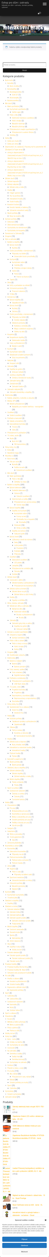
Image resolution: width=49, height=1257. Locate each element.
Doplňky (10, 903)
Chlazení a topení (16, 635)
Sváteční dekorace (19, 490)
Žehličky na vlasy (20, 482)
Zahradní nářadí (11, 1097)
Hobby (9, 716)
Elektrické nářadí (20, 612)
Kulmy (16, 649)
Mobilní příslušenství (17, 404)
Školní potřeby (12, 213)
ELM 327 (15, 95)
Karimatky (13, 1004)
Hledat (24, 70)
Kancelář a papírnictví (15, 759)
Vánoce (17, 493)
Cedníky (17, 265)
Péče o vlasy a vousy (19, 643)
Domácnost (11, 297)
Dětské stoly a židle (17, 187)
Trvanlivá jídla (12, 898)
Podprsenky (16, 924)
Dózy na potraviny (18, 357)
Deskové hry (18, 713)
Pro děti (8, 976)
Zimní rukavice (15, 941)
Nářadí (12, 1080)
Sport (7, 993)
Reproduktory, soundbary (21, 695)
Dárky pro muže (13, 141)
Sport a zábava (10, 1013)
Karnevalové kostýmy (24, 736)
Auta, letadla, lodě (18, 745)
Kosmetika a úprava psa (21, 814)
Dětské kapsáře (13, 181)
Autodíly (10, 83)
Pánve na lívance (23, 277)
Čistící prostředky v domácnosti (21, 251)
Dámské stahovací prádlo (21, 921)
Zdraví (9, 866)
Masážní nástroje (18, 124)
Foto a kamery (17, 672)
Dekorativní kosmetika (18, 851)
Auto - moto (11, 1039)
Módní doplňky (15, 779)
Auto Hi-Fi (15, 441)
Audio (12, 438)
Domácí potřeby (11, 219)
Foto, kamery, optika (17, 669)
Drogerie (8, 236)
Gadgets (10, 828)
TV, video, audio (13, 435)
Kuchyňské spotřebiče (18, 109)
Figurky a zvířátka (18, 600)
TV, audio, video (15, 687)
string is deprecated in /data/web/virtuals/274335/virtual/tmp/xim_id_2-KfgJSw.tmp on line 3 (25, 164)
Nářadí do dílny (17, 609)
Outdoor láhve (15, 1010)
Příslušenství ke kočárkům (23, 586)
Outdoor (10, 1065)
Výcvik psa (16, 825)
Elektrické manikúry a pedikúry (23, 118)
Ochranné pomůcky (17, 288)
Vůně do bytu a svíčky (20, 499)
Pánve (16, 274)
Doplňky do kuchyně (19, 511)
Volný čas (8, 1036)
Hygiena (12, 869)
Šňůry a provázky (16, 834)
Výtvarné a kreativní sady (19, 210)
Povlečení (20, 548)
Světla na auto (19, 467)
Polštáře (17, 551)
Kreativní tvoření (13, 204)
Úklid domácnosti (13, 225)
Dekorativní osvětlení (19, 560)
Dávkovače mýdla (18, 340)
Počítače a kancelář (14, 418)
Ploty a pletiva (12, 1028)
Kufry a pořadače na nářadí (19, 285)
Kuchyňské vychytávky (15, 895)
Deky (16, 542)
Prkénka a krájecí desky (23, 268)
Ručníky (14, 248)
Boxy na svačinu (15, 216)
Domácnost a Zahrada (13, 233)
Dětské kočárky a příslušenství (23, 583)
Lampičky (15, 565)
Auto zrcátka (14, 86)
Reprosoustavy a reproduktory (25, 698)
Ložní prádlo (18, 545)
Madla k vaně (16, 346)
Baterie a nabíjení (16, 661)
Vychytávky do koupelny (16, 230)
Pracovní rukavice (18, 291)
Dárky (7, 138)
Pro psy (12, 808)
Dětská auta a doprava (18, 742)
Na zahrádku (12, 1051)
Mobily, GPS (11, 401)
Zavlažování (14, 384)
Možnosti (24, 1252)
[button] (45, 1220)
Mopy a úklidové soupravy (23, 329)
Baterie (14, 664)
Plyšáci (14, 756)
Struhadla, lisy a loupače (25, 519)
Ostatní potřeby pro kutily (19, 1082)
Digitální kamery (20, 675)
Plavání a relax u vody (15, 1068)
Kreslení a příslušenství (18, 981)
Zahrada (10, 366)
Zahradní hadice (18, 386)
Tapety (12, 280)
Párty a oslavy (17, 730)
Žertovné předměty (14, 843)
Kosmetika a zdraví (12, 846)
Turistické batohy (18, 799)
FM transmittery (20, 444)
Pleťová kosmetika (16, 857)
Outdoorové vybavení (17, 791)
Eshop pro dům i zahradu (15, 2)
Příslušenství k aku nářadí (21, 1077)
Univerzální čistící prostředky (24, 256)
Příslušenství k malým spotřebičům (22, 129)
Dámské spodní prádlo (18, 918)
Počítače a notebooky (17, 678)
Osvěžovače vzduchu (17, 655)
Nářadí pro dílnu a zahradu (19, 606)
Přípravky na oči (17, 854)
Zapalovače (18, 724)
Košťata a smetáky (21, 326)
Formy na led (21, 516)
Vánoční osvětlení (23, 496)
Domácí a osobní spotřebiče (17, 632)
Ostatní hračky (15, 984)
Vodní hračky (14, 202)
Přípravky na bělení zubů (23, 874)
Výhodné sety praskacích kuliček (19, 973)
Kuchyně (13, 259)
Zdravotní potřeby (16, 883)
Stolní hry (15, 710)
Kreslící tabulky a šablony (19, 207)
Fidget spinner (15, 193)
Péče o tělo (14, 115)
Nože (11, 1007)
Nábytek (10, 360)
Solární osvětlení (16, 415)
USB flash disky (20, 684)
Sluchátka (15, 701)
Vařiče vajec (16, 112)
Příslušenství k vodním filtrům (22, 132)
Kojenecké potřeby (16, 990)
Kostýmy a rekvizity (21, 733)
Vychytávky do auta (17, 1045)
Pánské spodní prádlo (18, 955)
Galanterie (11, 831)
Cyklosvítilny (14, 999)
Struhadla (22, 522)
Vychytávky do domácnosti (17, 227)
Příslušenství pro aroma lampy (25, 502)
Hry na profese (15, 196)
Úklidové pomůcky (18, 323)
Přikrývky (17, 554)
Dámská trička (15, 912)
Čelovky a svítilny (18, 794)
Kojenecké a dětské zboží (16, 987)
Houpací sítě (14, 363)
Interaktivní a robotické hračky (21, 747)
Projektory (18, 693)
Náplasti (15, 889)
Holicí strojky (16, 121)
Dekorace (10, 222)
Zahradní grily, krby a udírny (22, 623)
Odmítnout (24, 1245)
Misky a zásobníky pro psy (21, 817)
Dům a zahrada (10, 239)
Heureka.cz (9, 456)
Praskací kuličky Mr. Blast (16, 970)
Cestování (11, 1048)
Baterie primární (20, 667)
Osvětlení (10, 412)
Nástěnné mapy (13, 453)
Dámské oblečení (13, 909)
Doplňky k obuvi (15, 947)
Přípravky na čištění (19, 254)
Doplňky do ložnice (19, 531)
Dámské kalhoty (15, 915)
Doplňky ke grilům (16, 369)
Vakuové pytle (19, 534)
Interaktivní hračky (16, 199)
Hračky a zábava (13, 978)
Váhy (14, 430)
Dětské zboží (9, 178)
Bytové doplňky (15, 300)
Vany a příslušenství (17, 343)
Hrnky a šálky (21, 528)
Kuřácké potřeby (16, 718)
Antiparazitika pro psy (20, 811)
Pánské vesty (15, 961)
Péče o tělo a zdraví (17, 641)
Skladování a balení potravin (20, 355)
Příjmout (24, 1239)
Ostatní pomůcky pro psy (21, 820)
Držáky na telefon (16, 1042)
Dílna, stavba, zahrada (15, 603)
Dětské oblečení (15, 771)
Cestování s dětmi (16, 580)
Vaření (14, 271)
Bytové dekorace (16, 487)
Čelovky (17, 796)
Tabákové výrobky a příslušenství (24, 721)
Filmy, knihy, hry (10, 447)
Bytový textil (14, 245)
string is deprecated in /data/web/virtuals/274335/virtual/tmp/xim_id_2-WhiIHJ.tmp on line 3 (25, 173)
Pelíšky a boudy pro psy (20, 823)
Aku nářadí (13, 1074)
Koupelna (10, 334)
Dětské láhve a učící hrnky (23, 594)
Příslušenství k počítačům (16, 433)
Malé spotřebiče (13, 106)
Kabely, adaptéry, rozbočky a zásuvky (20, 398)
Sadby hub (16, 1056)
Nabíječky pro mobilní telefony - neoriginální (27, 407)
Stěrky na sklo (19, 332)
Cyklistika (10, 996)
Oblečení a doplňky (12, 901)
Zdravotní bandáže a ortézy (22, 880)
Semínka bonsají (18, 1059)
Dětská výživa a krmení (18, 589)
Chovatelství (11, 805)
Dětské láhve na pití (19, 591)
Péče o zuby (16, 872)
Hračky (9, 190)
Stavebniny (9, 1016)
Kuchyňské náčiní (18, 262)
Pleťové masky (17, 863)
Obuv (9, 944)
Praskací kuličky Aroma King (17, 967)
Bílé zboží (8, 103)
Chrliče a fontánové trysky (21, 378)
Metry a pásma (15, 1025)
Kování (9, 1019)
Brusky (21, 617)
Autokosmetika (12, 100)
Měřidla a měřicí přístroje (16, 1022)
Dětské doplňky (17, 773)
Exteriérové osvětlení (24, 470)
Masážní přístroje (18, 126)
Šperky (12, 935)
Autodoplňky (11, 89)
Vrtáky (12, 294)
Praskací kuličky (11, 964)
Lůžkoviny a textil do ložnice (22, 540)
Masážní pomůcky (18, 886)
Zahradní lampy (15, 381)
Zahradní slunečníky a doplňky (21, 392)
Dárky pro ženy (12, 144)
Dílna (9, 282)
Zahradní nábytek (13, 389)
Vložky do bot (17, 950)
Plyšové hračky (15, 753)
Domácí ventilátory (19, 638)
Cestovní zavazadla (17, 929)
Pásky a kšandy (17, 782)
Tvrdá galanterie (16, 837)
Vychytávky (9, 1091)
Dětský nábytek (13, 184)
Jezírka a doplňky (16, 375)
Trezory (14, 427)
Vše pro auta (14, 462)
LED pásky (18, 563)
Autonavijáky (14, 98)
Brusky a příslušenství (24, 615)
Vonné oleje (21, 505)
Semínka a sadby (16, 1054)
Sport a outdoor (13, 788)
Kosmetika (11, 848)
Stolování (17, 525)
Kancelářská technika (17, 424)
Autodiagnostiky (15, 92)
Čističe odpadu (19, 320)
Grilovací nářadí (17, 372)
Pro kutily (10, 1071)
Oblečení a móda (11, 906)
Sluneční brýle (15, 932)
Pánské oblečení (13, 952)
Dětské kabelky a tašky (22, 776)
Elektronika (9, 395)
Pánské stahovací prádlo (21, 958)
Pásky (16, 785)
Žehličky (12, 135)
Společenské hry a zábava (19, 707)
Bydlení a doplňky (13, 242)
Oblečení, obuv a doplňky (16, 768)
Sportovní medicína (17, 877)
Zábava (12, 727)
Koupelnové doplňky (17, 337)
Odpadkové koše (18, 303)
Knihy (9, 450)
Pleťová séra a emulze (20, 860)
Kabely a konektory (16, 421)
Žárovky (17, 571)
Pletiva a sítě (14, 1031)
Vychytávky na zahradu (18, 1062)
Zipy (13, 840)
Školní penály (16, 765)
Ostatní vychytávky (14, 1094)
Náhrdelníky (16, 938)
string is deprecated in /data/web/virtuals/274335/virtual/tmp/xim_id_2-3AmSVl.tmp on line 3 (25, 155)
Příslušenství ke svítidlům (21, 568)
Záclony (15, 311)
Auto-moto (9, 80)
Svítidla (14, 574)
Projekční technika (18, 690)
